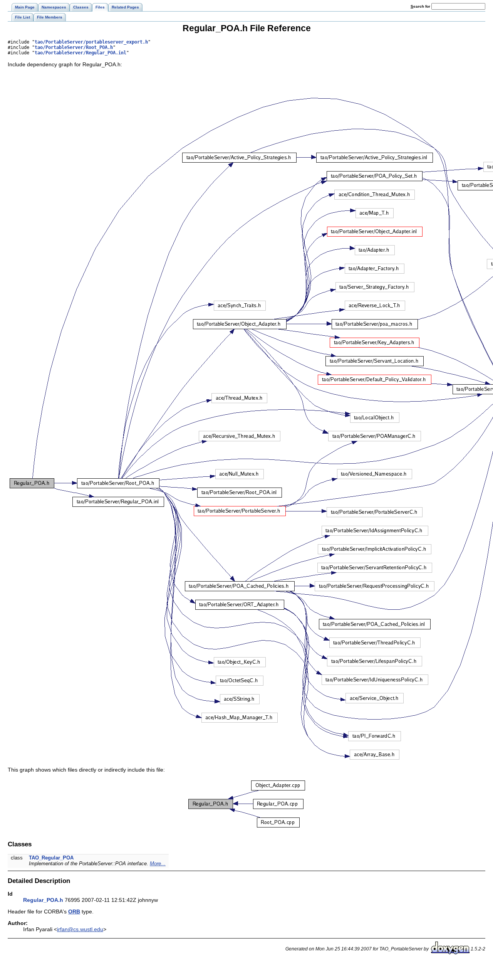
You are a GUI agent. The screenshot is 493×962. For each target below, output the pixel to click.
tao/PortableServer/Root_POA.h (74, 47)
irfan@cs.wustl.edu (80, 929)
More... (158, 863)
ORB (74, 911)
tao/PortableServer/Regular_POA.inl (80, 53)
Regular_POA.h (43, 900)
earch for (421, 6)
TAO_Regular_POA (51, 858)
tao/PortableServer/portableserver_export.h (91, 42)
